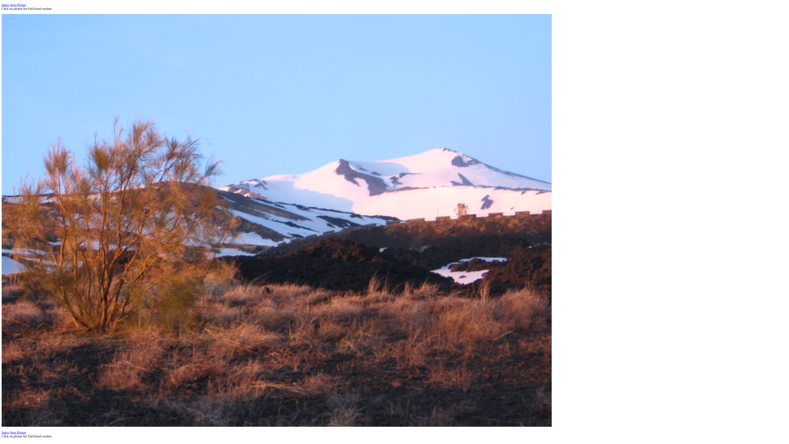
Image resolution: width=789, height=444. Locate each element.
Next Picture (18, 5)
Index (5, 5)
